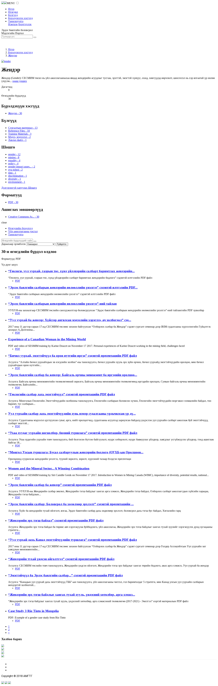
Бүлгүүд (13, 15)
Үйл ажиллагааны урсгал (23, 231)
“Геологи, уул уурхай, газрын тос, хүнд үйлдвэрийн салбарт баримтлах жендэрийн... (71, 271)
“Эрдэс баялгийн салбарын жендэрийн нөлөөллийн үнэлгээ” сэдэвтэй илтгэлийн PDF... (73, 287)
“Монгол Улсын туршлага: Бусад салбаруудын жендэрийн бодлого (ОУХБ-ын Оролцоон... (75, 452)
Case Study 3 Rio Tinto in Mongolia (33, 611)
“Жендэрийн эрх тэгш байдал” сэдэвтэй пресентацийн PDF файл (56, 520)
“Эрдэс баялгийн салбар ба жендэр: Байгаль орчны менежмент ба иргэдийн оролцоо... (72, 375)
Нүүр (11, 8)
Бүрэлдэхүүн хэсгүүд (20, 18)
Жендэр (12, 55)
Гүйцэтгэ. (62, 244)
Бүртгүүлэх (25, 24)
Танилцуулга (15, 21)
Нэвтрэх (13, 24)
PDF (17, 280)
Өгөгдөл (13, 12)
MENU (11, 3)
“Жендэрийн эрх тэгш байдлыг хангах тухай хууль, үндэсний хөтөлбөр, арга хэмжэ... (71, 594)
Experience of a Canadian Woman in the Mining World (47, 339)
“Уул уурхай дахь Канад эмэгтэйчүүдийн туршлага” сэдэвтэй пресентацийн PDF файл (72, 539)
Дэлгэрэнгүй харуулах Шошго (19, 187)
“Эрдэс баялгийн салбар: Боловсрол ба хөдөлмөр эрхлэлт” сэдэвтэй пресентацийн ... (71, 504)
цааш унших (19, 81)
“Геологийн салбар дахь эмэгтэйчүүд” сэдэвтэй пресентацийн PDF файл (61, 394)
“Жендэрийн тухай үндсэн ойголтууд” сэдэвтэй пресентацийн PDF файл (61, 559)
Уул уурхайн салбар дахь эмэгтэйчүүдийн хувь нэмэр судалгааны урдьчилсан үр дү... (72, 413)
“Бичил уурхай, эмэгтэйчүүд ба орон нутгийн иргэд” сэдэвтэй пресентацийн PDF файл (72, 355)
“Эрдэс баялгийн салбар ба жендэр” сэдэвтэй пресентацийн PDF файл (60, 485)
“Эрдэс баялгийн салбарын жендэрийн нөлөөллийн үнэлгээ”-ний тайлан (62, 303)
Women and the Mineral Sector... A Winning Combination (48, 468)
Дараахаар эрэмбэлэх (13, 244)
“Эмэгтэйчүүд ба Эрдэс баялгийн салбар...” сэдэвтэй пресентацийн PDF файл (65, 575)
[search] (35, 241)
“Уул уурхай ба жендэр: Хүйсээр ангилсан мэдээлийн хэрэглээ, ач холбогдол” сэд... (69, 320)
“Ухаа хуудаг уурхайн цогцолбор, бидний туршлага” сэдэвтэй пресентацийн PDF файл (72, 433)
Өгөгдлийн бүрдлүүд (20, 228)
